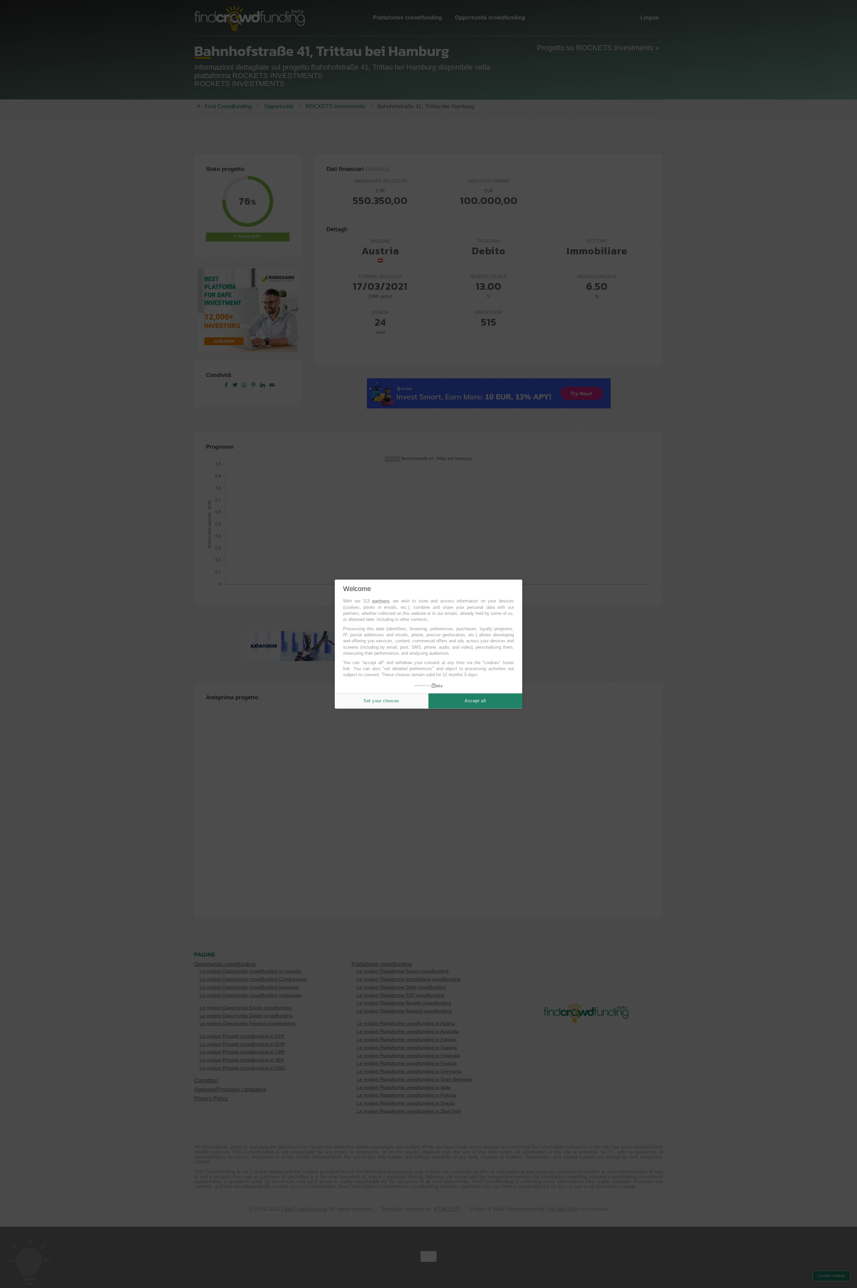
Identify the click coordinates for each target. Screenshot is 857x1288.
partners (380, 600)
